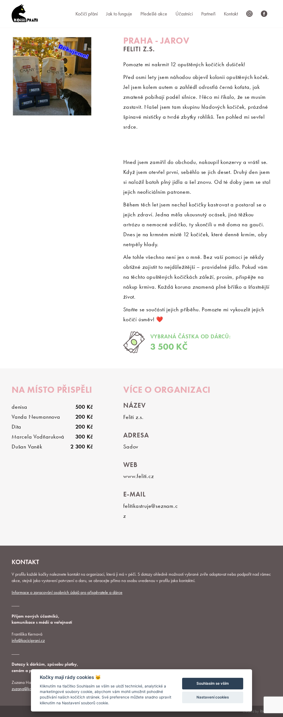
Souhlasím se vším (212, 683)
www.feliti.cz (138, 476)
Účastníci (184, 13)
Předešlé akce (153, 13)
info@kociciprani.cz (28, 640)
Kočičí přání (86, 13)
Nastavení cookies (212, 697)
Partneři (208, 13)
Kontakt (231, 13)
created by (251, 711)
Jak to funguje (119, 13)
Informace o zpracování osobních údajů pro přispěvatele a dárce (67, 592)
